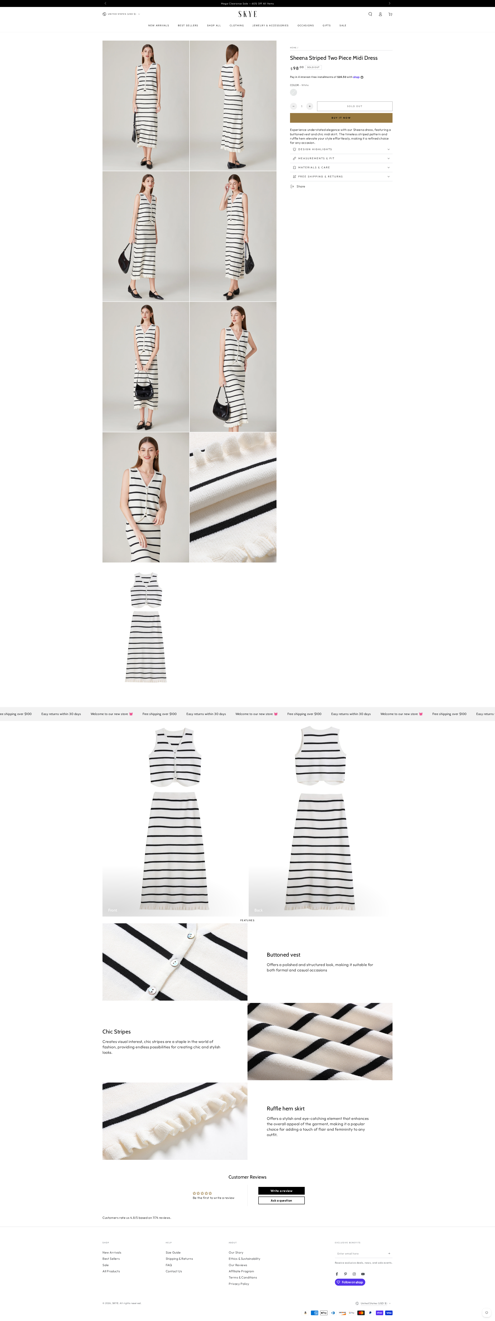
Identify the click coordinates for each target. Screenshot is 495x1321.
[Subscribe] (390, 1253)
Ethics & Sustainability (244, 1259)
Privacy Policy (239, 1284)
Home (293, 47)
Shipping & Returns (179, 1259)
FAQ (169, 1265)
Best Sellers (111, 1259)
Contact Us (174, 1271)
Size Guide (173, 1252)
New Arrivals (111, 1252)
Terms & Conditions (243, 1277)
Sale (105, 1265)
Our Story (236, 1252)
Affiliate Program (241, 1271)
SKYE (115, 1303)
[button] (370, 14)
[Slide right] (389, 3)
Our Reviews (238, 1265)
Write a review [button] (281, 1191)
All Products (111, 1271)
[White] (293, 92)
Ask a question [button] (281, 1200)
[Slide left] (105, 3)
